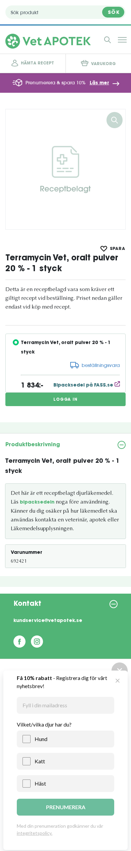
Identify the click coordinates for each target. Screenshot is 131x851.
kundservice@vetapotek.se (47, 621)
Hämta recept (37, 63)
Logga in (65, 400)
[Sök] (107, 39)
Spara (118, 249)
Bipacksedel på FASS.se (84, 385)
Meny (122, 40)
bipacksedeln (37, 502)
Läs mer (99, 83)
